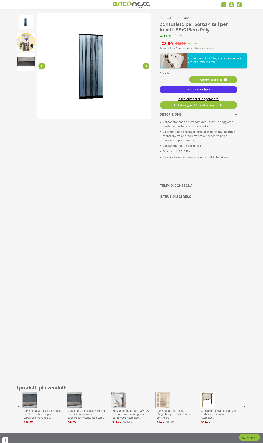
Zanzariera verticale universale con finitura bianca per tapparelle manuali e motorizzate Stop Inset (42, 414)
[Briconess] (131, 4)
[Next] (146, 66)
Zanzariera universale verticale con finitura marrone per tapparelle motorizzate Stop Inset (87, 414)
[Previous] (41, 66)
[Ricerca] (223, 4)
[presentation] (19, 406)
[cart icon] (239, 4)
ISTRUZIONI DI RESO (175, 197)
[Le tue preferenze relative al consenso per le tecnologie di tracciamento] (5, 440)
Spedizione (182, 48)
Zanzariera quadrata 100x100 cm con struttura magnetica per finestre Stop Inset (130, 414)
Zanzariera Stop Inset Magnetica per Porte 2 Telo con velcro (173, 414)
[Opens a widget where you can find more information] (249, 437)
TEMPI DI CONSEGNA (176, 186)
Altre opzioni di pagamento (198, 99)
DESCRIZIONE (170, 114)
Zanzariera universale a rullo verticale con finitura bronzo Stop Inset (218, 414)
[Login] (231, 4)
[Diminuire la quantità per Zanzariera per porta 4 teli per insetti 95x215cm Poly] (164, 79)
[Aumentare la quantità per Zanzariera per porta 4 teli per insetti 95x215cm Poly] (184, 79)
